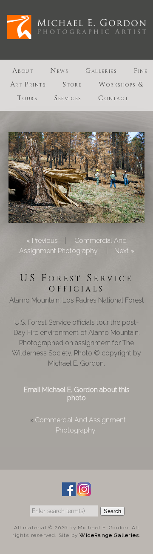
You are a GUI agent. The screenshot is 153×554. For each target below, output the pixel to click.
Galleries (101, 70)
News (59, 70)
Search (112, 511)
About (22, 70)
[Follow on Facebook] (69, 491)
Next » (124, 251)
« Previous (42, 241)
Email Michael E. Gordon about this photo (77, 394)
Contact (113, 98)
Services (68, 98)
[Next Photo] (76, 218)
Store (72, 84)
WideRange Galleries (109, 535)
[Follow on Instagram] (84, 491)
